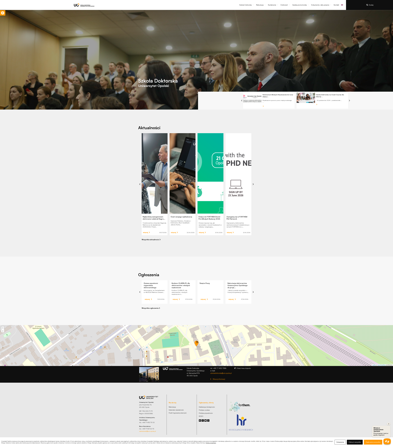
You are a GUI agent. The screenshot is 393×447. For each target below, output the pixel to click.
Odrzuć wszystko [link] (355, 442)
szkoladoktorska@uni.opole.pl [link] (221, 373)
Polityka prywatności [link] (211, 443)
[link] (2, 13)
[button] (246, 5)
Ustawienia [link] (340, 442)
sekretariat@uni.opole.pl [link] (147, 431)
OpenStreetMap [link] (382, 365)
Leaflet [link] (374, 365)
